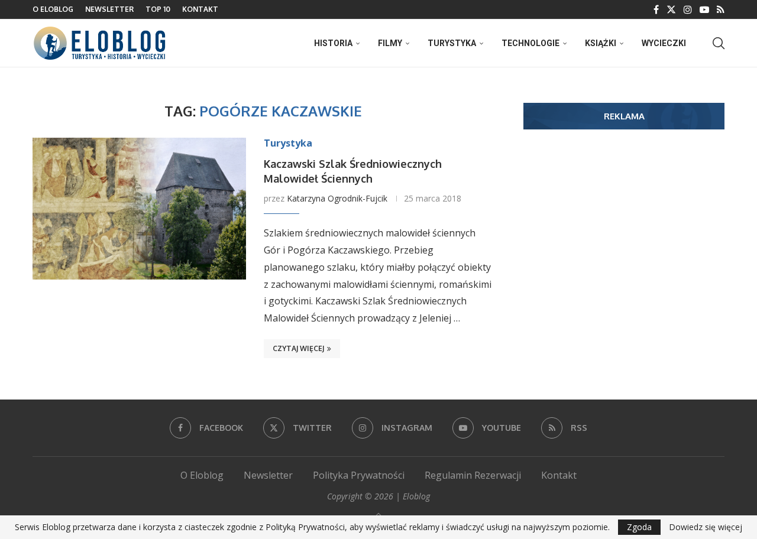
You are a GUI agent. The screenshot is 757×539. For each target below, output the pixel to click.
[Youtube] (704, 9)
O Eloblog (53, 9)
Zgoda (639, 526)
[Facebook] (656, 9)
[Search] (718, 43)
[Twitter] (671, 9)
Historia (333, 43)
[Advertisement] (623, 230)
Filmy (390, 43)
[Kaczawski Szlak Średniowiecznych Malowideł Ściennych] (139, 209)
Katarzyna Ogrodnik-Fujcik (337, 198)
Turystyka (452, 43)
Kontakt (200, 9)
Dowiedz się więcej (705, 527)
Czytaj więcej (298, 348)
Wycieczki (664, 43)
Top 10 (157, 9)
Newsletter (109, 9)
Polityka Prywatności (359, 475)
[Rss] (720, 9)
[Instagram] (688, 9)
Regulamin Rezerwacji (473, 475)
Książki (600, 43)
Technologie (530, 43)
